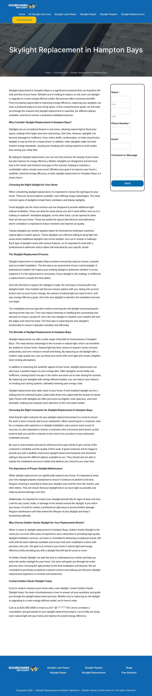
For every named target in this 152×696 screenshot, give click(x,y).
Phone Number (121, 123)
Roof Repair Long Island (22, 623)
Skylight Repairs (94, 667)
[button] (24, 20)
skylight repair (16, 631)
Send (127, 183)
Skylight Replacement (94, 672)
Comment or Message (124, 155)
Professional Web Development (25, 627)
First (113, 104)
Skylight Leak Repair (58, 667)
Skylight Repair (58, 672)
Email (115, 139)
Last (113, 116)
